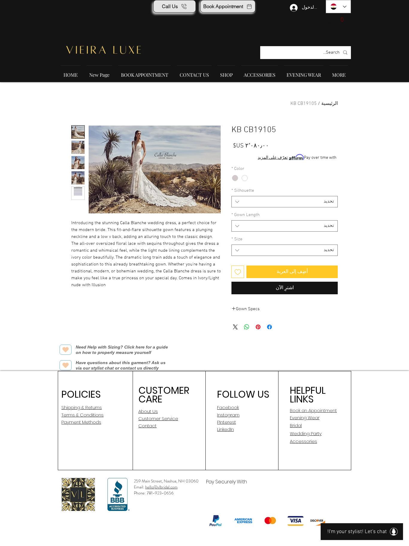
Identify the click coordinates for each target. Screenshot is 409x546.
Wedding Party (306, 433)
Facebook (228, 407)
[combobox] (284, 201)
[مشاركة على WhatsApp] (246, 327)
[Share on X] (235, 327)
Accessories (303, 441)
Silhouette (242, 190)
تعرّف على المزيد (273, 157)
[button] (337, 19)
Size (237, 239)
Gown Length (245, 215)
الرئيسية (329, 104)
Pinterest (226, 422)
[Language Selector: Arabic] (338, 6)
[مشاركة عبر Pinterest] (258, 327)
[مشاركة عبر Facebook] (269, 327)
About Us (148, 411)
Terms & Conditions (82, 415)
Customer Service (158, 418)
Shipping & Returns (81, 407)
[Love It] (66, 350)
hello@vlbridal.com (161, 487)
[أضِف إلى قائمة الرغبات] (237, 272)
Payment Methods (81, 422)
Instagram (228, 415)
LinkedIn (225, 429)
